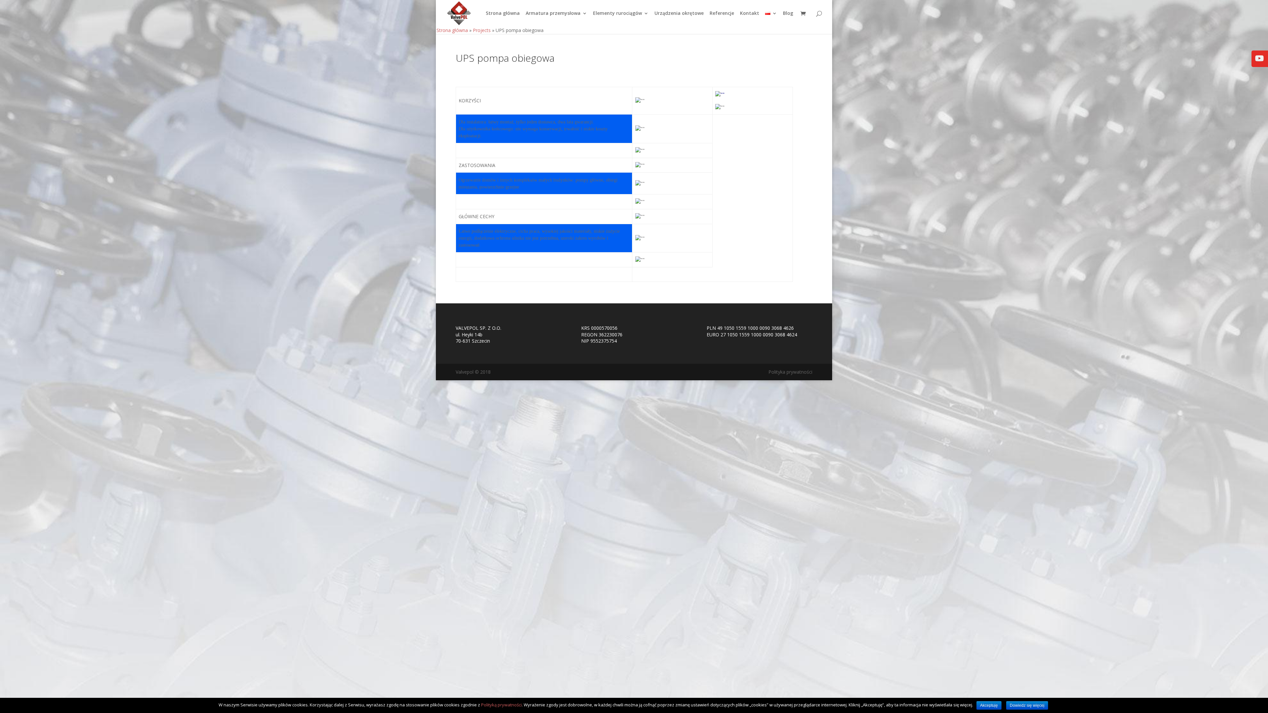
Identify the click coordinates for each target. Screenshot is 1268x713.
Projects (482, 30)
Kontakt (749, 13)
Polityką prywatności (501, 705)
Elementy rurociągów (617, 13)
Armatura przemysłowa (553, 13)
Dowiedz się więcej (1027, 705)
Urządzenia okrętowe (679, 13)
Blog (788, 13)
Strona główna (503, 13)
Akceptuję (989, 705)
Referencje (722, 13)
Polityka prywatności (790, 372)
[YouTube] (1259, 63)
